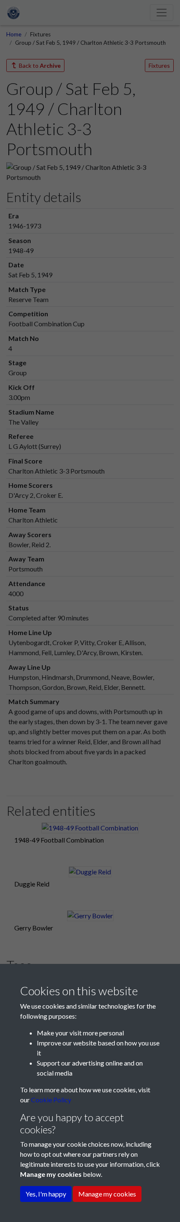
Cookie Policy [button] (51, 1100)
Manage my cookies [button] (107, 1194)
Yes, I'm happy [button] (46, 1194)
